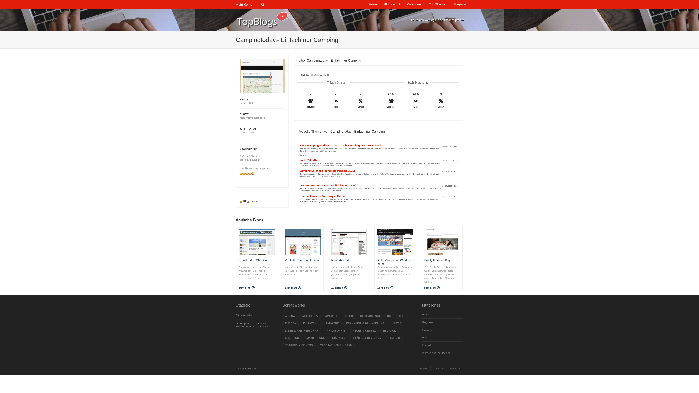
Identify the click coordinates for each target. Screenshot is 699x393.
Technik (394, 338)
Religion (389, 330)
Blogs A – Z (428, 322)
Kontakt (426, 345)
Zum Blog (245, 287)
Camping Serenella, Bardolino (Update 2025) (327, 170)
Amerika (331, 316)
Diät (402, 316)
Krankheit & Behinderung (365, 323)
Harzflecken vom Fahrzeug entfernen (323, 196)
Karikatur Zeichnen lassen (302, 260)
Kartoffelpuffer (309, 160)
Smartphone (315, 338)
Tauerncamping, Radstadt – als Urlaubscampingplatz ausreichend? (341, 145)
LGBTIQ (397, 323)
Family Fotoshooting (437, 260)
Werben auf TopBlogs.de (436, 352)
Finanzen (310, 323)
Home (425, 314)
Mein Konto (244, 4)
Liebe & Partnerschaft (302, 330)
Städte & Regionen (367, 338)
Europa (290, 323)
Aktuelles (310, 316)
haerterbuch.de (341, 260)
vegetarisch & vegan (336, 345)
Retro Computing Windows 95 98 (394, 262)
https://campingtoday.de (253, 117)
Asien (349, 316)
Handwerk (331, 323)
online (244, 315)
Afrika (290, 316)
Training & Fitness (299, 345)
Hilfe (424, 337)
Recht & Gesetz (364, 330)
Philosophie (336, 330)
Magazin (427, 329)
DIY (389, 316)
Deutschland (370, 316)
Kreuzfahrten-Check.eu (253, 260)
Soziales (339, 338)
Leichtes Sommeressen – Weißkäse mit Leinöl (328, 185)
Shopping (292, 338)
